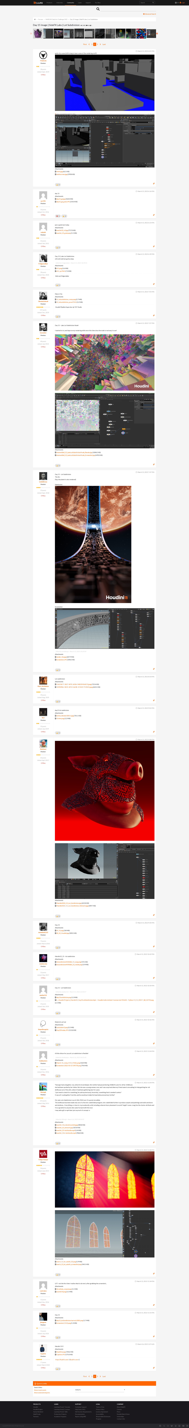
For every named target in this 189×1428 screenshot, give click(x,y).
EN (178, 2)
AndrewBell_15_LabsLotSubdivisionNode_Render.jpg (74, 452)
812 (43, 718)
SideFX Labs (37, 1414)
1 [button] (89, 41)
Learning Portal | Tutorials (62, 1407)
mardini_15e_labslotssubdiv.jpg (67, 1125)
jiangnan (43, 1322)
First (85, 44)
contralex (43, 1291)
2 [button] (91, 41)
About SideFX (121, 1407)
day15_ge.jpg (60, 199)
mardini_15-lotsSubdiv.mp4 (65, 1130)
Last (104, 44)
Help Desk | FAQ (80, 1409)
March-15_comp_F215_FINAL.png (68, 1063)
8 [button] (99, 41)
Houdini (35, 1407)
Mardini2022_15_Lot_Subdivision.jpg (68, 903)
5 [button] (95, 41)
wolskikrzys (43, 482)
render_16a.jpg (61, 657)
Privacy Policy (100, 1409)
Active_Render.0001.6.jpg (65, 716)
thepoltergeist (43, 1029)
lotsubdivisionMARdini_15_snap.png (68, 962)
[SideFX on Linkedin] (187, 1426)
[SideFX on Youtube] (183, 1426)
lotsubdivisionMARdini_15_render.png (69, 964)
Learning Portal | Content (62, 1409)
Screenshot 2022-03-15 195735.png (68, 1065)
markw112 (43, 995)
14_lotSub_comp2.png (63, 1289)
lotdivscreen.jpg (61, 174)
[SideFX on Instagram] (168, 1426)
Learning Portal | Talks (61, 1412)
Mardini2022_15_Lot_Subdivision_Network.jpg (72, 906)
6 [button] (96, 41)
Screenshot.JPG (61, 660)
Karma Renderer (38, 1412)
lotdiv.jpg (59, 171)
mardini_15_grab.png (63, 233)
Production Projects (60, 1414)
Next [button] (157, 33)
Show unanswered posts (42, 1393)
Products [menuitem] (49, 2)
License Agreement (102, 1412)
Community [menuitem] (70, 2)
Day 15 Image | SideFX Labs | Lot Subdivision (84, 19)
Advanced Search (150, 14)
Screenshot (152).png (63, 1323)
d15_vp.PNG (60, 271)
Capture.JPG (60, 1354)
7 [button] (98, 41)
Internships (120, 1416)
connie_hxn (43, 964)
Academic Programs (60, 1416)
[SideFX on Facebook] (160, 1426)
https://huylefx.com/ (61, 1359)
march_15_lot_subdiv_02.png (66, 1262)
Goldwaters (43, 1061)
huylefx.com (74, 1359)
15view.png (60, 718)
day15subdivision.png (63, 997)
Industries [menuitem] (59, 2)
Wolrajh (43, 1092)
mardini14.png (61, 1292)
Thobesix (43, 61)
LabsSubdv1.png (62, 1027)
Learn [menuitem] (80, 2)
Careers (119, 1409)
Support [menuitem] (88, 2)
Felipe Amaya (43, 1159)
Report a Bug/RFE (80, 1416)
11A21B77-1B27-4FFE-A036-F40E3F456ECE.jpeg (73, 684)
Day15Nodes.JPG (62, 1030)
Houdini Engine (38, 1409)
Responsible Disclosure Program (103, 1418)
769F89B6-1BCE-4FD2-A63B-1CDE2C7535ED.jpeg (74, 687)
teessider (43, 333)
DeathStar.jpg (61, 1352)
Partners (36, 1416)
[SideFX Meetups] (176, 1426)
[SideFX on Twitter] (164, 1426)
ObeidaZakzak (43, 301)
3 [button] (92, 41)
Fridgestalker (43, 264)
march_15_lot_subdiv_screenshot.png (68, 1264)
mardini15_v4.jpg (62, 230)
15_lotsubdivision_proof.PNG (66, 302)
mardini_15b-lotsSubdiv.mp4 (66, 1133)
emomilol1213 (43, 932)
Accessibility (100, 1414)
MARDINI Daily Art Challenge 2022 (56, 19)
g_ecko (43, 201)
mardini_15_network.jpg (64, 1127)
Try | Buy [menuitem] (97, 2)
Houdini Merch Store (123, 1414)
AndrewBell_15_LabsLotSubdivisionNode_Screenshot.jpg (75, 455)
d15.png (59, 268)
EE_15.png (59, 930)
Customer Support (81, 1407)
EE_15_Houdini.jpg (62, 933)
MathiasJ (43, 749)
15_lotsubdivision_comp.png (66, 299)
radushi (43, 232)
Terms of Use (100, 1407)
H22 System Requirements (83, 1412)
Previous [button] (31, 33)
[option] (38, 34)
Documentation (80, 1414)
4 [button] (93, 41)
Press (118, 1412)
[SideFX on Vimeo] (179, 1426)
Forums (40, 19)
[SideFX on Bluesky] (172, 1426)
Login (183, 2)
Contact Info (121, 1419)
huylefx (43, 1354)
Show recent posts (40, 1390)
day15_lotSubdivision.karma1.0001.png (69, 1320)
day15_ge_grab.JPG (63, 202)
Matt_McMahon (43, 686)
